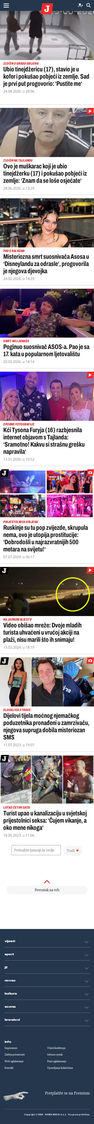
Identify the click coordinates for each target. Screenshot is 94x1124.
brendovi (12, 1019)
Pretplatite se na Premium (67, 1093)
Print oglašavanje (56, 1061)
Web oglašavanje (14, 1061)
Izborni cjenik (55, 1054)
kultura (11, 993)
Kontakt (9, 1068)
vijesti (10, 941)
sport (9, 954)
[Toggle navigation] (6, 5)
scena (10, 1006)
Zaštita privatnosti (15, 1054)
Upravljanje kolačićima (60, 1068)
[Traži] (88, 5)
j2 (6, 967)
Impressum (11, 1048)
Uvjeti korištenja (56, 1048)
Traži (71, 850)
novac (10, 980)
